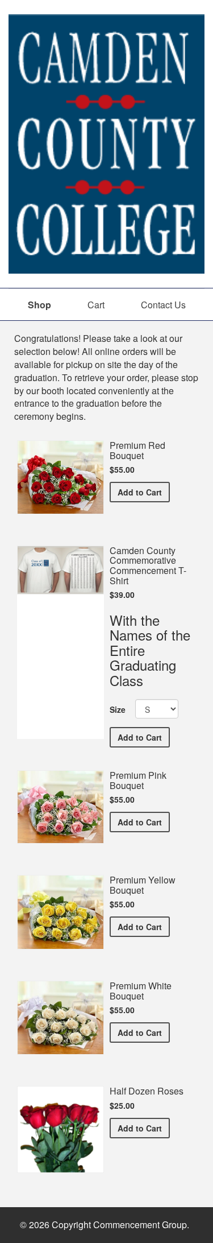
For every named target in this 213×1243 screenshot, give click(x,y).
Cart (96, 304)
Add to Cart (144, 492)
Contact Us (163, 304)
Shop (39, 304)
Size (118, 709)
